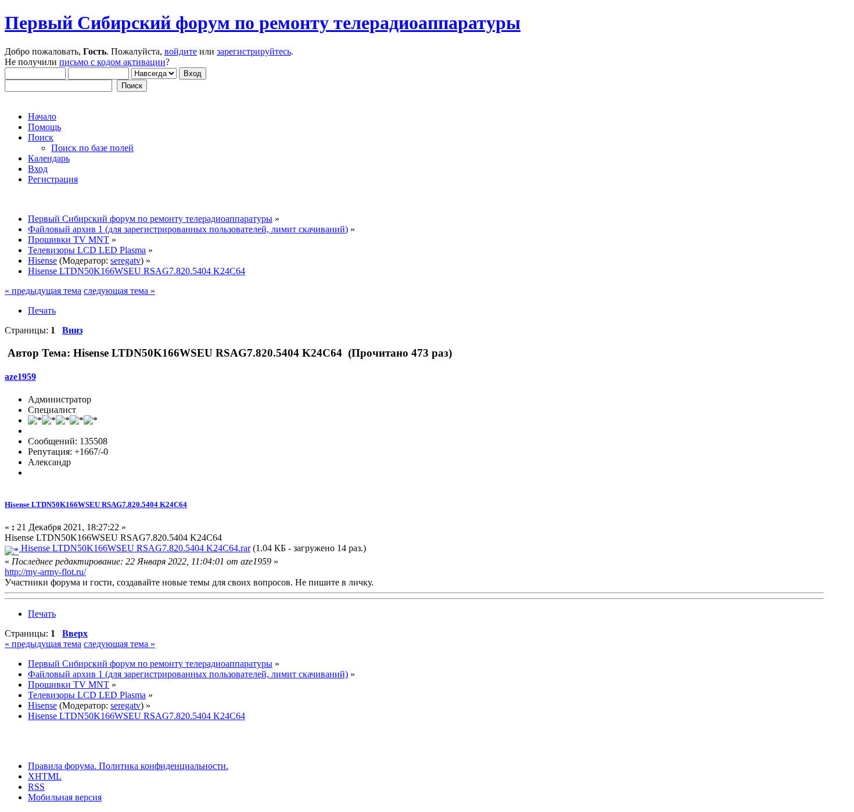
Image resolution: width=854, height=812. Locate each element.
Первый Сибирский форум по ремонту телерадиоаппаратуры (263, 22)
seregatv (125, 260)
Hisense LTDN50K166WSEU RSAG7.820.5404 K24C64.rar (134, 548)
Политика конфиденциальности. (162, 766)
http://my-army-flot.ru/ (45, 572)
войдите (180, 51)
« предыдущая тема (43, 291)
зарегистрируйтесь (254, 51)
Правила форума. (62, 766)
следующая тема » (119, 291)
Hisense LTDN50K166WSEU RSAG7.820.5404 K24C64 (96, 504)
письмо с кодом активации (112, 62)
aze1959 (20, 377)
